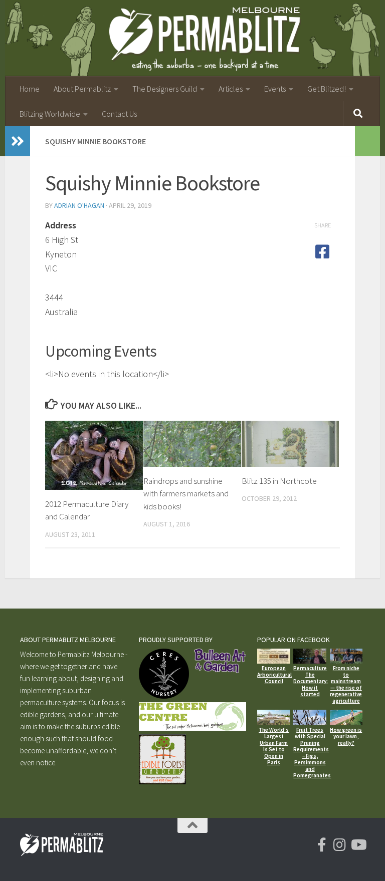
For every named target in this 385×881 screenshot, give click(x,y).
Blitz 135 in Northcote (279, 480)
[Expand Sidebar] (17, 141)
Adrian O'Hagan (79, 205)
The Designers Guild (164, 89)
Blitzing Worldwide (50, 114)
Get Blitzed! (326, 89)
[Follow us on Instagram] (340, 845)
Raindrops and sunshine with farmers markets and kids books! (186, 493)
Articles (231, 89)
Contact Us (119, 114)
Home (30, 89)
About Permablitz (82, 89)
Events (275, 89)
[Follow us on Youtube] (358, 845)
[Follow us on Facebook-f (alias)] (322, 845)
